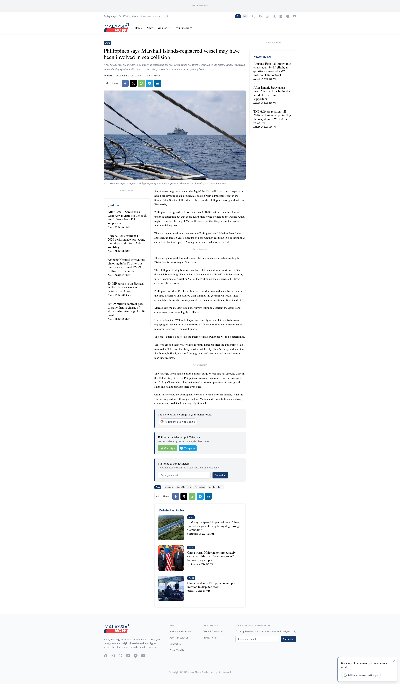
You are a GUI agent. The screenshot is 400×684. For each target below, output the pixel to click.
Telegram (189, 448)
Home (138, 28)
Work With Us (177, 650)
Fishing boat (200, 487)
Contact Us (175, 643)
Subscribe (220, 475)
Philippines (168, 487)
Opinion (162, 28)
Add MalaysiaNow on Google (180, 421)
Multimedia (182, 28)
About (135, 16)
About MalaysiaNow (180, 631)
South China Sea (184, 487)
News (150, 28)
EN (238, 16)
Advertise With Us (179, 637)
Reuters (108, 75)
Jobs (167, 16)
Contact (157, 16)
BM (245, 16)
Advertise (146, 16)
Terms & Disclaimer (212, 631)
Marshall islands (216, 487)
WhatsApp (169, 448)
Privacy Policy (209, 637)
